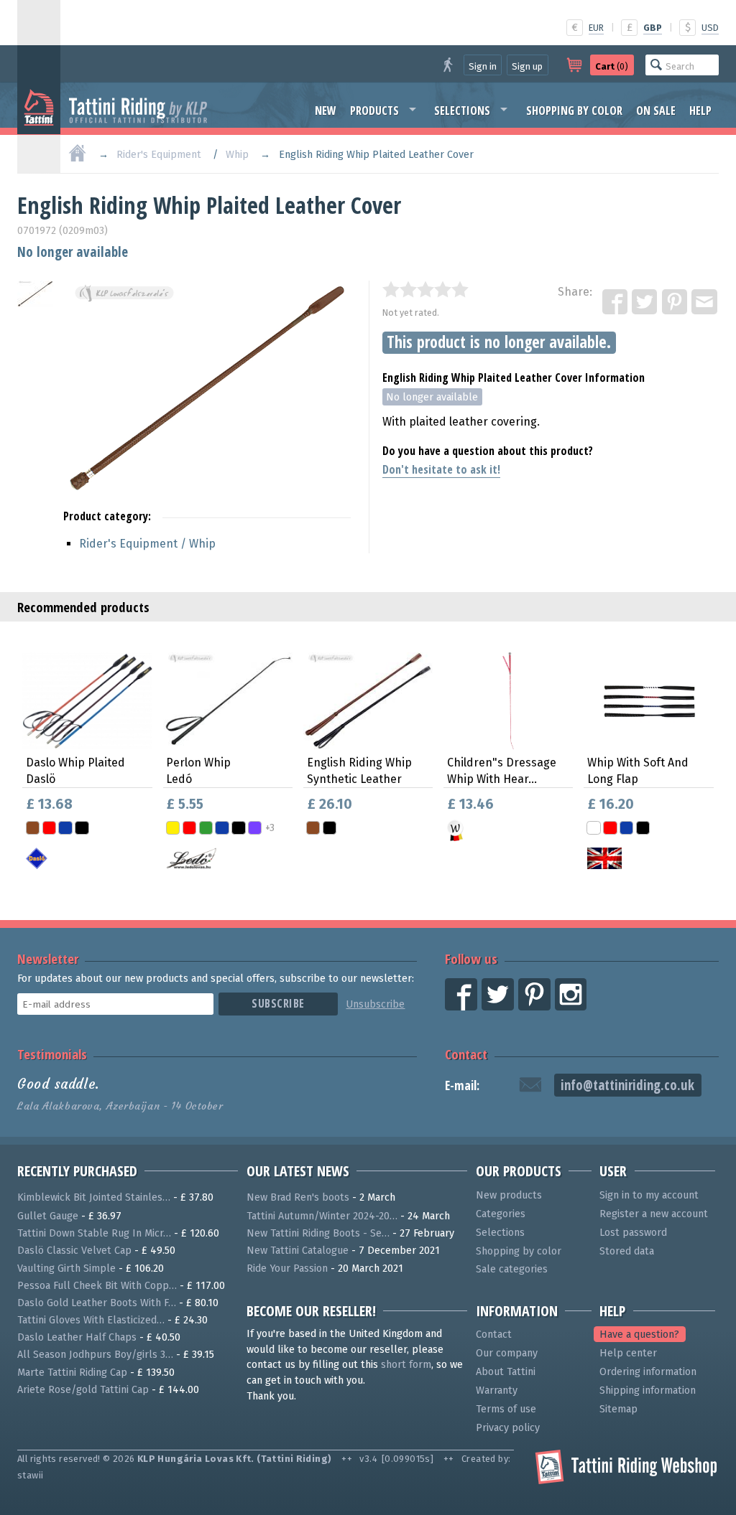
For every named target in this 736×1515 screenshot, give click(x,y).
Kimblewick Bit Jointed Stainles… (93, 1197)
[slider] (425, 289)
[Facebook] (616, 302)
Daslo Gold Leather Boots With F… (96, 1303)
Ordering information (647, 1372)
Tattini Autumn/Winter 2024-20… (322, 1216)
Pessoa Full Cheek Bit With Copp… (97, 1286)
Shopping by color (574, 110)
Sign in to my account (649, 1195)
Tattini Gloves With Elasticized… (91, 1320)
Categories (500, 1214)
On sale (656, 110)
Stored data (626, 1251)
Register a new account (653, 1214)
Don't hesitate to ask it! (441, 469)
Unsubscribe (375, 1004)
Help (700, 110)
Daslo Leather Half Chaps (77, 1337)
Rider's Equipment (158, 155)
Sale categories (512, 1269)
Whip (237, 155)
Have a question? (639, 1334)
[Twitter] (645, 302)
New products (509, 1195)
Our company (507, 1353)
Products (374, 110)
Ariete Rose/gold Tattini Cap (83, 1390)
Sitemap (618, 1409)
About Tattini (505, 1372)
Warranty (497, 1390)
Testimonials (52, 1054)
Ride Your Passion (287, 1268)
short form (406, 1365)
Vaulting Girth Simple (66, 1268)
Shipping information (647, 1390)
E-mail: (462, 1085)
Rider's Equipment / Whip (147, 543)
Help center (628, 1353)
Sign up (527, 66)
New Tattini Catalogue (298, 1250)
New (325, 110)
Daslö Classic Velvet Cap (74, 1250)
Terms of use (506, 1409)
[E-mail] (705, 302)
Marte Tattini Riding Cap (72, 1372)
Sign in (483, 66)
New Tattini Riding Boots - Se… (318, 1233)
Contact (466, 1054)
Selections (462, 110)
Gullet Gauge (47, 1216)
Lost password (633, 1232)
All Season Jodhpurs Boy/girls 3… (95, 1355)
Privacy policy (508, 1428)
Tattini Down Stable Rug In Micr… (94, 1233)
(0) (611, 66)
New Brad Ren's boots (298, 1197)
